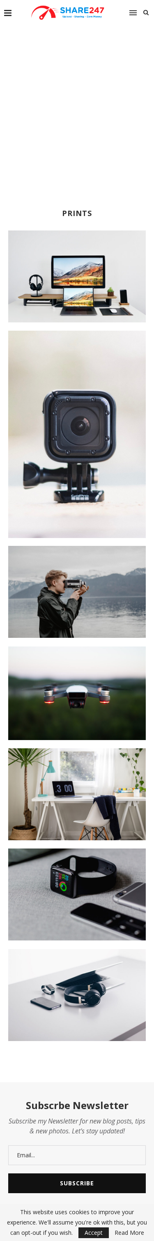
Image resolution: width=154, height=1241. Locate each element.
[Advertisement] (77, 106)
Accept (94, 1232)
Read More (129, 1233)
